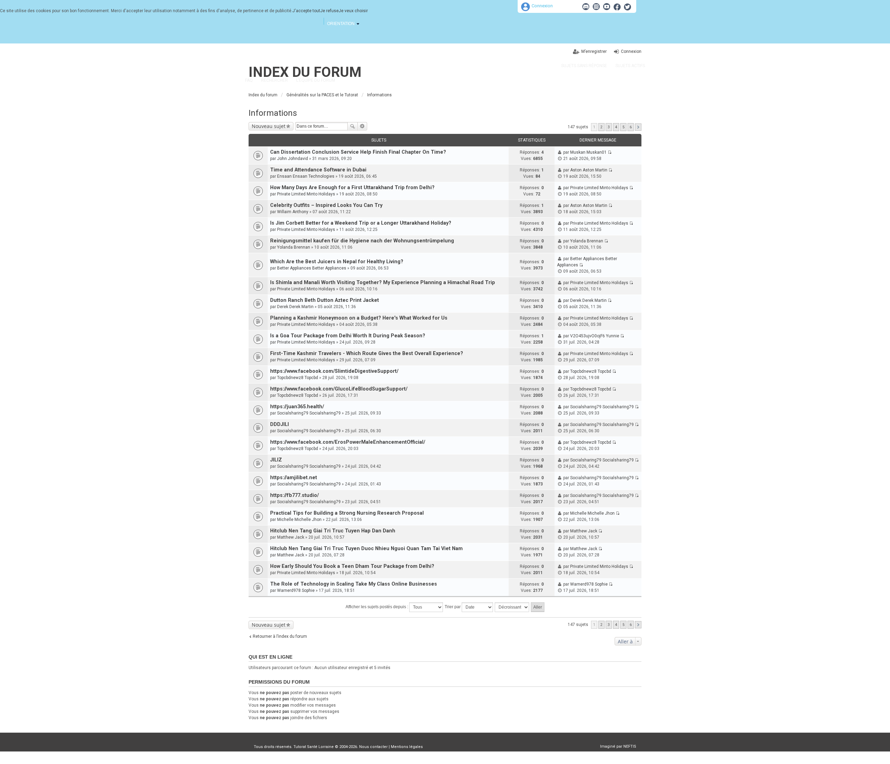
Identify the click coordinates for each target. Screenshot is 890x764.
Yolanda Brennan (293, 247)
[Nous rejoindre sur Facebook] (617, 6)
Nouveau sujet (268, 126)
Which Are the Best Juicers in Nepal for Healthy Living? (336, 262)
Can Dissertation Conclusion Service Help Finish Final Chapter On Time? (358, 152)
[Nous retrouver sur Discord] (586, 6)
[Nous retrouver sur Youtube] (606, 6)
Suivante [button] (638, 127)
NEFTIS (629, 746)
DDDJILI (279, 424)
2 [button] (601, 127)
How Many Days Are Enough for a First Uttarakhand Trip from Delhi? (352, 188)
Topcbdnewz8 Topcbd (297, 377)
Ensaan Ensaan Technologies (305, 176)
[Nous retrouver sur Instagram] (596, 6)
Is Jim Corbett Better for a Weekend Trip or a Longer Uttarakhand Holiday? (360, 223)
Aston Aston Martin (588, 170)
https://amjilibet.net (293, 478)
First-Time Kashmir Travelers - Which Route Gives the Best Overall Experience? (366, 353)
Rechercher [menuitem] (274, 80)
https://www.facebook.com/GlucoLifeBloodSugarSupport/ (338, 389)
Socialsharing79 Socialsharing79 (309, 413)
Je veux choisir (353, 10)
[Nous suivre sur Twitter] (627, 6)
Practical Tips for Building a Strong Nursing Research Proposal (347, 513)
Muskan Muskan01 (588, 152)
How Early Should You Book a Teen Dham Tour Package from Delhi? (352, 566)
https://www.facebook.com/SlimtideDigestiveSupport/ (334, 371)
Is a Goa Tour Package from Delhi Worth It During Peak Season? (347, 336)
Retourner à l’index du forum (280, 636)
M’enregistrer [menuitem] (594, 51)
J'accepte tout (306, 10)
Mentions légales (407, 747)
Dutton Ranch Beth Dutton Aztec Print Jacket (324, 300)
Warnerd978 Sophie (296, 590)
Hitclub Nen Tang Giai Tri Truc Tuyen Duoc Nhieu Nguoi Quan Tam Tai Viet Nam (366, 549)
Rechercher (352, 126)
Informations (273, 113)
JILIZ (276, 460)
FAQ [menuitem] (249, 80)
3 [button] (609, 127)
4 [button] (616, 127)
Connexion (542, 5)
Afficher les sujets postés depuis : (377, 606)
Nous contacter (373, 747)
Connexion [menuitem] (631, 51)
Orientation (341, 23)
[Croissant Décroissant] (512, 607)
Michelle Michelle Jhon (299, 519)
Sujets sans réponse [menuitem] (584, 65)
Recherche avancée (362, 126)
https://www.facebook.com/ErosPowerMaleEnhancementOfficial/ (347, 442)
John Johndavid (292, 158)
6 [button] (631, 127)
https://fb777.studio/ (294, 495)
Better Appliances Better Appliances (311, 268)
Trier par (453, 606)
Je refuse (329, 10)
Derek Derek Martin (295, 306)
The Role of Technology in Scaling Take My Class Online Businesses (353, 584)
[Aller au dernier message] (610, 152)
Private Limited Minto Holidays (306, 194)
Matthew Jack (290, 537)
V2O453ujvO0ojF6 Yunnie (594, 335)
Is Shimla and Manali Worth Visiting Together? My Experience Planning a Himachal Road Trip (382, 283)
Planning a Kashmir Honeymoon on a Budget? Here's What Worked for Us (358, 318)
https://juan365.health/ (297, 407)
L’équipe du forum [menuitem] (315, 80)
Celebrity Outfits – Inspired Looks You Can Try (326, 205)
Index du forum (305, 72)
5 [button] (623, 127)
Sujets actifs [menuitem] (630, 65)
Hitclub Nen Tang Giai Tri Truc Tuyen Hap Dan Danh (332, 531)
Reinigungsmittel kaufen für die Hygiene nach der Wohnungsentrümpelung (362, 241)
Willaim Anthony (292, 211)
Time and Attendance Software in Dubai (318, 170)
